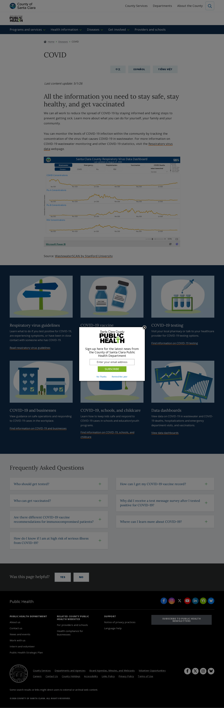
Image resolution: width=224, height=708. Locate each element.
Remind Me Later (119, 376)
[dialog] (112, 354)
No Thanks (101, 376)
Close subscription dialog (144, 327)
